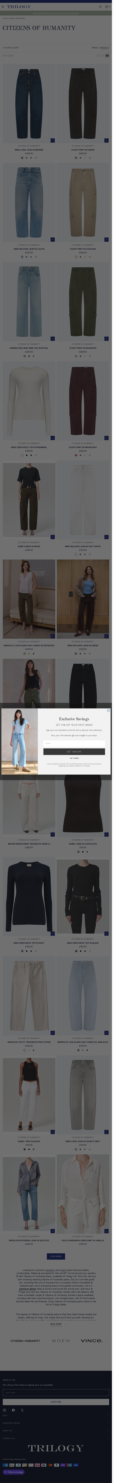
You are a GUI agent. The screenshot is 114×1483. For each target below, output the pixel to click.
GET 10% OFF (74, 751)
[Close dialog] (108, 710)
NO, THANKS (74, 758)
